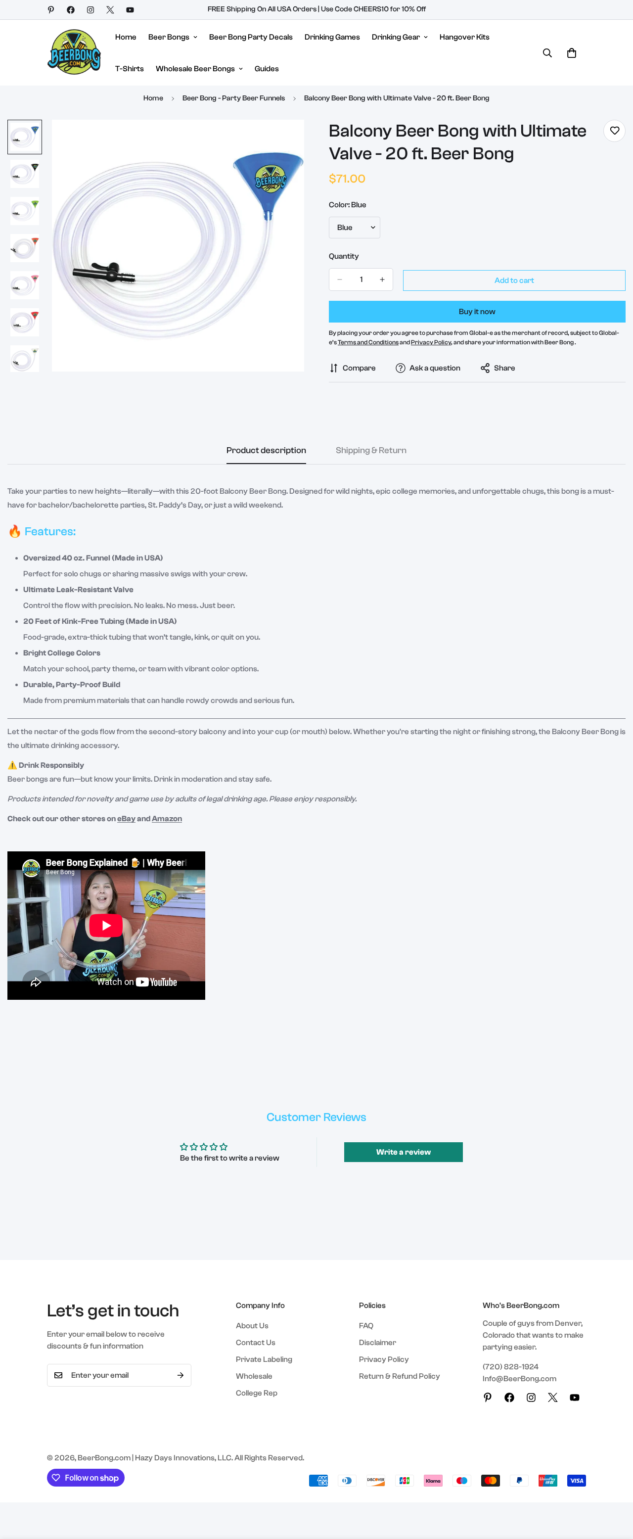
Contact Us (255, 1342)
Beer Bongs (168, 37)
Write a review (403, 1152)
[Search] (547, 53)
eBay (126, 818)
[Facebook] (71, 10)
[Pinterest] (51, 10)
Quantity (344, 256)
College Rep (256, 1393)
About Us (252, 1325)
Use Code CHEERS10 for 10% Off (373, 9)
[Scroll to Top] (613, 1485)
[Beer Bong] (74, 53)
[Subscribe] (180, 1375)
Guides (267, 68)
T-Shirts (129, 68)
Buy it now (477, 311)
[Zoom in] (283, 141)
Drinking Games (332, 37)
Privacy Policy (384, 1359)
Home (125, 37)
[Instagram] (90, 10)
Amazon (167, 818)
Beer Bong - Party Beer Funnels (233, 98)
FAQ (366, 1325)
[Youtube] (130, 10)
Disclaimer (377, 1342)
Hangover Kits (465, 37)
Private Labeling (264, 1359)
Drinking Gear (396, 37)
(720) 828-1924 (511, 1366)
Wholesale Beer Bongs (195, 68)
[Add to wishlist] (614, 131)
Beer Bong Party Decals (251, 37)
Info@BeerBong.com (519, 1378)
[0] (571, 53)
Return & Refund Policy (399, 1376)
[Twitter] (110, 10)
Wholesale (254, 1376)
